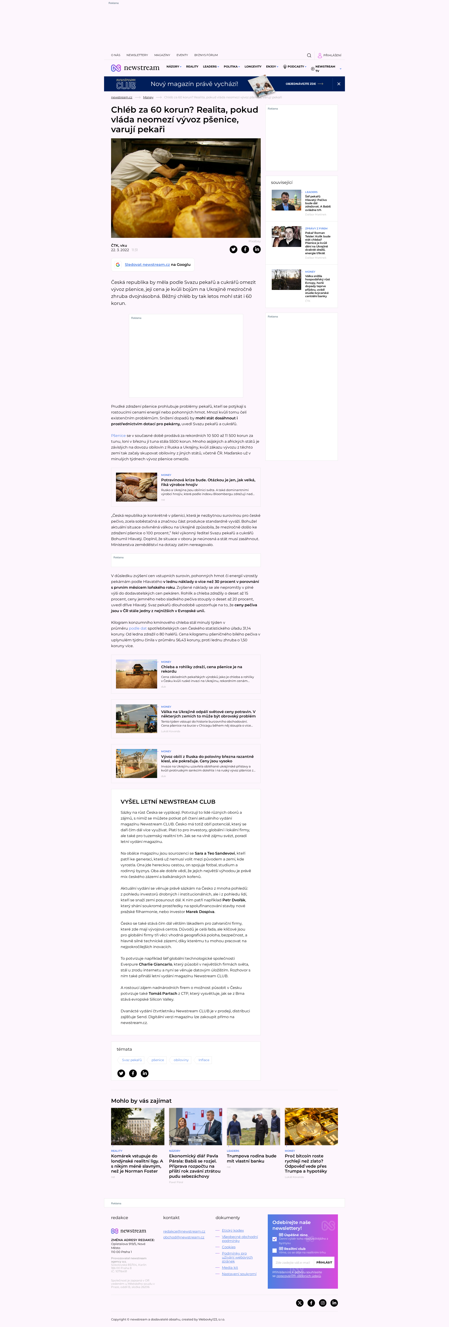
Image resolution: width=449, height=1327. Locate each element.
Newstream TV (325, 69)
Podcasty (296, 66)
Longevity (253, 66)
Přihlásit (324, 1262)
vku (123, 245)
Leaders (210, 66)
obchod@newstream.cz (183, 1237)
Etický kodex (233, 1230)
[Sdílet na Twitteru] (233, 249)
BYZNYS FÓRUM (206, 55)
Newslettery (137, 55)
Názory (173, 66)
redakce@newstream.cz (184, 1231)
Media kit (230, 1268)
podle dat (138, 628)
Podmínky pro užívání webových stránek (237, 1257)
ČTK (114, 245)
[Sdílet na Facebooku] (245, 249)
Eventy (182, 55)
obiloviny (181, 1060)
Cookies (228, 1247)
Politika (231, 66)
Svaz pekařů (132, 1060)
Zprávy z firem (316, 228)
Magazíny (162, 55)
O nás (115, 55)
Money (148, 97)
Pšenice (119, 435)
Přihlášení (332, 55)
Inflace (204, 1060)
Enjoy (271, 66)
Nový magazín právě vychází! (194, 84)
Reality (192, 66)
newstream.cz (121, 97)
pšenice (158, 1060)
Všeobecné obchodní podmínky (240, 1239)
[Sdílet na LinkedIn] (257, 249)
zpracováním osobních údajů (298, 1276)
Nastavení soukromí (239, 1274)
